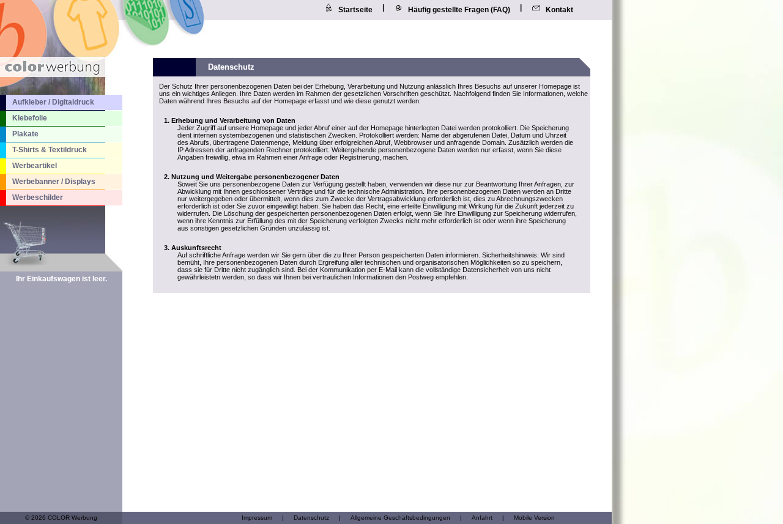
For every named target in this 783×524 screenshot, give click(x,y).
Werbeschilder (37, 197)
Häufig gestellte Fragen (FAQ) (459, 10)
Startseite (355, 10)
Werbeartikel (34, 165)
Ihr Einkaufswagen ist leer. (61, 279)
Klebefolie (29, 118)
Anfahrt (482, 517)
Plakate (25, 134)
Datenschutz (311, 517)
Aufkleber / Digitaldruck (53, 102)
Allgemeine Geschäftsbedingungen (400, 517)
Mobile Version (534, 517)
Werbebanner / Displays (53, 181)
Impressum (257, 517)
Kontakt (559, 10)
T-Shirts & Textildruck (49, 150)
